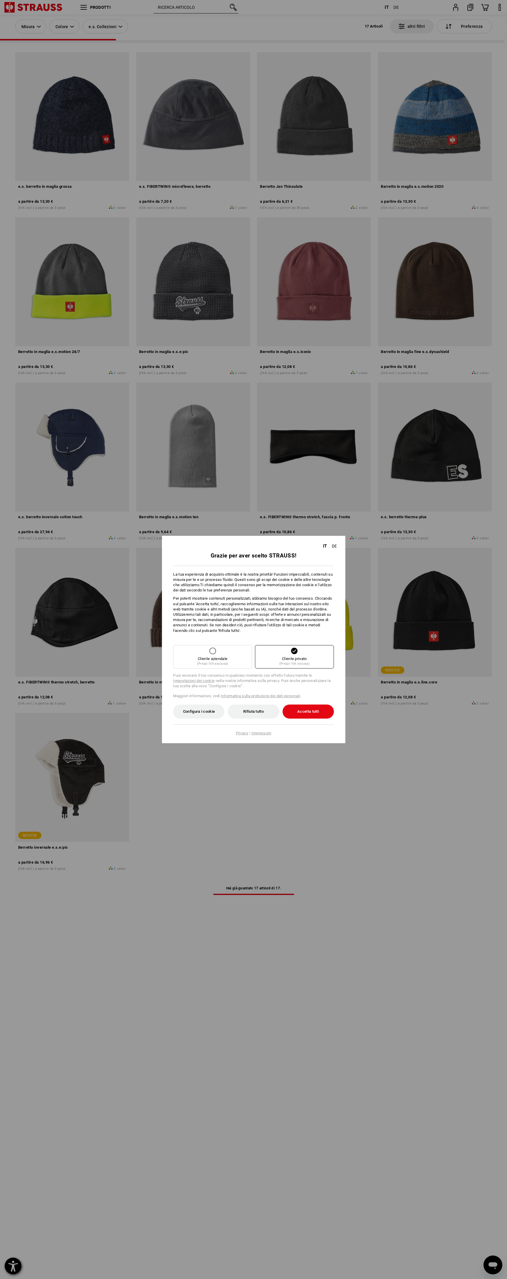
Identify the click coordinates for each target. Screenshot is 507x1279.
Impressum (261, 733)
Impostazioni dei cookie (193, 680)
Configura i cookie (199, 711)
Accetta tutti (308, 711)
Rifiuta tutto (253, 711)
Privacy (242, 733)
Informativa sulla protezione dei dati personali (260, 696)
